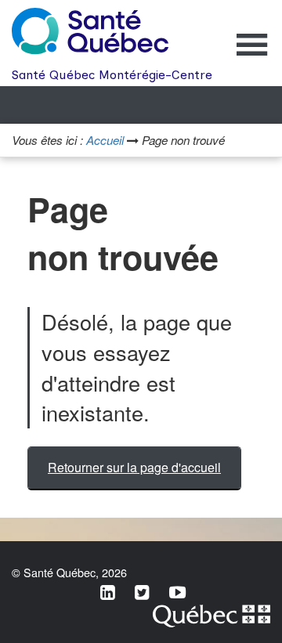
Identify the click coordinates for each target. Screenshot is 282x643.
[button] (252, 54)
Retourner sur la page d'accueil (134, 467)
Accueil (105, 140)
